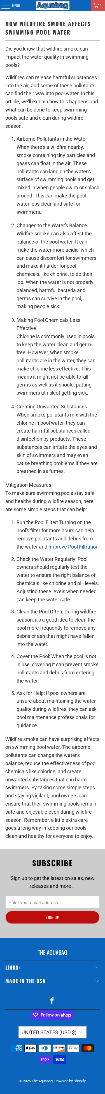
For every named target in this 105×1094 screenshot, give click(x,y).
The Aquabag (42, 1081)
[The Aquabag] (52, 5)
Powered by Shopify (70, 1081)
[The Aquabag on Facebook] (52, 1001)
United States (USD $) (49, 1032)
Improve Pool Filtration (73, 547)
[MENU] (2, 5)
